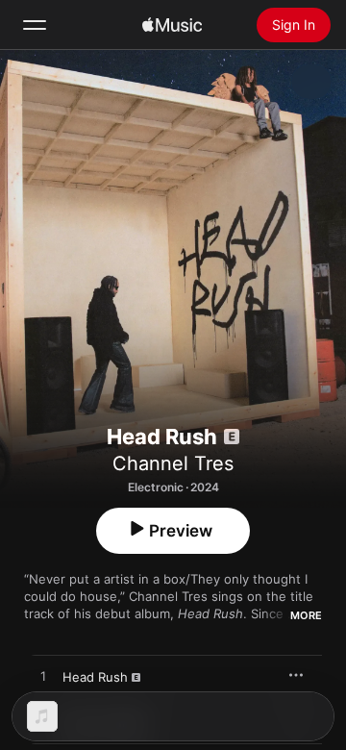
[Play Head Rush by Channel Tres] (43, 677)
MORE (306, 615)
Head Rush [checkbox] (95, 677)
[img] (172, 25)
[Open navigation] (34, 25)
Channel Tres (173, 463)
